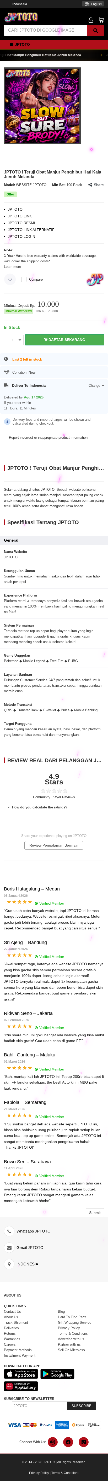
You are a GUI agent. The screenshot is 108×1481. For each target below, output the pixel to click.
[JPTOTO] (21, 17)
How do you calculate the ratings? (39, 807)
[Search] (95, 30)
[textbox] (93, 4)
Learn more (12, 267)
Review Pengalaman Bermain (53, 845)
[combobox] (93, 4)
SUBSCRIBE (81, 1406)
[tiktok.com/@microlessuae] (84, 1442)
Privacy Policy (39, 1473)
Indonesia (19, 4)
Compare (36, 279)
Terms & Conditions (65, 1473)
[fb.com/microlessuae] (68, 1442)
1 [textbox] (13, 340)
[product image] (42, 105)
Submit (95, 1213)
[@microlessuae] (53, 1442)
